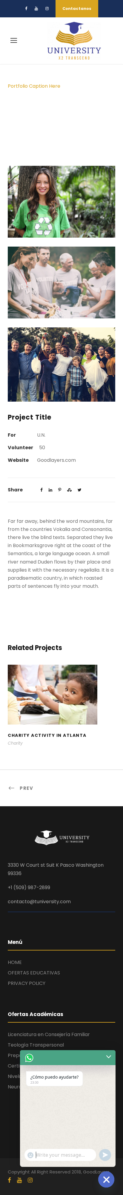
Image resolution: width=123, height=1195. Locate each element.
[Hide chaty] (106, 1179)
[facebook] (26, 8)
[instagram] (47, 8)
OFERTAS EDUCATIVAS (34, 972)
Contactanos (76, 8)
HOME (15, 962)
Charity (15, 743)
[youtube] (36, 8)
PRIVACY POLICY (26, 983)
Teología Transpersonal (36, 1044)
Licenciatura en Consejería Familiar (49, 1034)
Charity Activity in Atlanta (62, 702)
